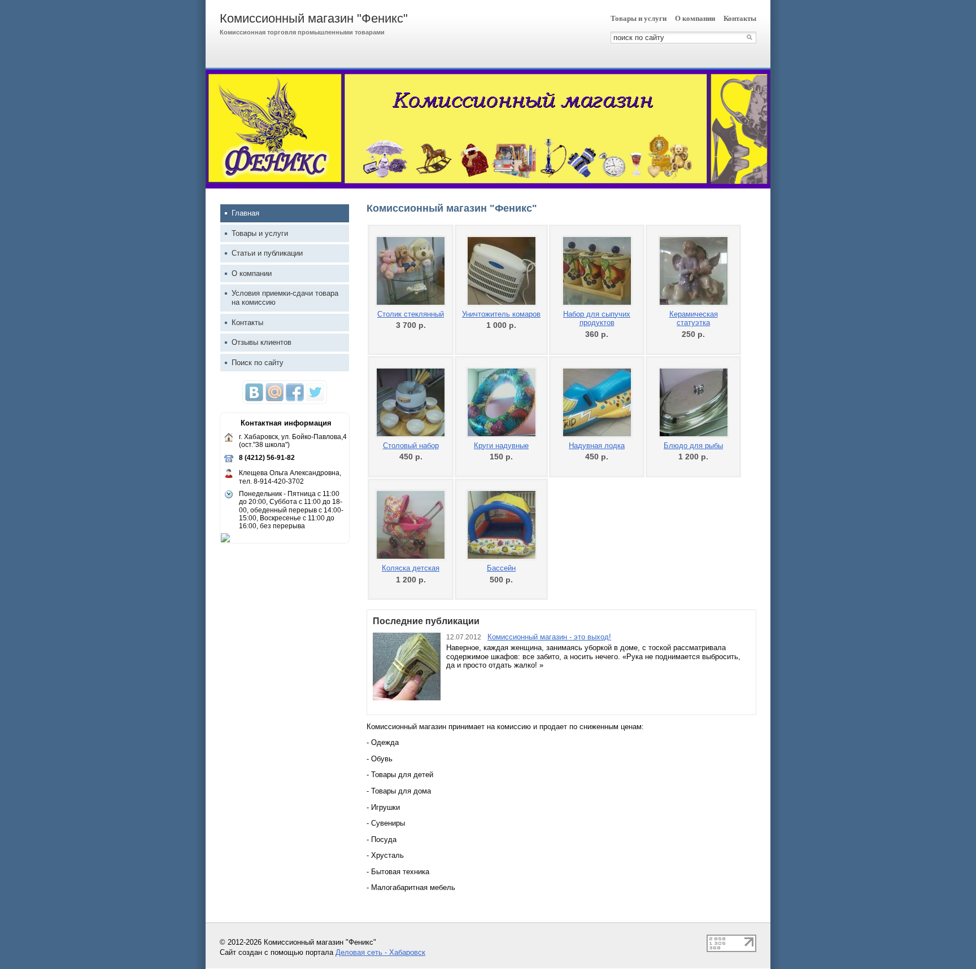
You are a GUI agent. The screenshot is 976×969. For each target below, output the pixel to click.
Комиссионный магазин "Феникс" (314, 18)
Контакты (740, 18)
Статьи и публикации (267, 253)
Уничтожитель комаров (501, 314)
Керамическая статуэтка (693, 318)
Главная (245, 213)
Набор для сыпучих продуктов (596, 318)
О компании (695, 18)
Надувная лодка (597, 445)
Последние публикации (426, 621)
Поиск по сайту (258, 362)
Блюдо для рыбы (693, 445)
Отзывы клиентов (261, 342)
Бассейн (501, 568)
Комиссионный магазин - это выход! (549, 637)
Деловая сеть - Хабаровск (380, 952)
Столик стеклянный (410, 314)
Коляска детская (410, 568)
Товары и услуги (638, 18)
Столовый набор (411, 445)
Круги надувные (501, 445)
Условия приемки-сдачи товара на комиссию (285, 297)
